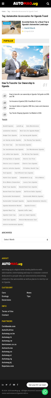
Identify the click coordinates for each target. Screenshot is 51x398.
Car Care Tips (7, 145)
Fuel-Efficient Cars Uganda (24, 173)
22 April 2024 (29, 31)
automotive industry (10, 131)
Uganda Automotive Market (12, 205)
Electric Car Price (29, 159)
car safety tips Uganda (11, 154)
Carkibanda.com (8, 326)
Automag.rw (7, 341)
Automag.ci (7, 355)
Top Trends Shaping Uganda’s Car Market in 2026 (25, 113)
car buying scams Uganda (12, 140)
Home (3, 11)
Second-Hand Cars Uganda (28, 187)
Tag (8, 11)
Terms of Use (7, 311)
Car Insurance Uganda (23, 145)
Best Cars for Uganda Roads (29, 131)
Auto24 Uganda (8, 126)
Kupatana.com (8, 366)
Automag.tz (7, 337)
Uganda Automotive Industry (36, 201)
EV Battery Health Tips (31, 168)
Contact (5, 315)
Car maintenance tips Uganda (13, 149)
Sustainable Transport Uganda (13, 201)
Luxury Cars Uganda (30, 182)
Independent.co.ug (26, 177)
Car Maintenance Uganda (35, 149)
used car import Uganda (27, 215)
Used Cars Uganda (9, 220)
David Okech (29, 28)
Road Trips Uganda (9, 187)
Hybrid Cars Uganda (10, 177)
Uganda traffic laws (25, 210)
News (29, 293)
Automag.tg (7, 359)
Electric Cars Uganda (30, 163)
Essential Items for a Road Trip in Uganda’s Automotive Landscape (35, 23)
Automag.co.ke (8, 333)
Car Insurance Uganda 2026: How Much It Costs (25, 101)
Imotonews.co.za (9, 344)
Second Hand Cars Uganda (12, 191)
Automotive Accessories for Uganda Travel (25, 11)
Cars (4, 293)
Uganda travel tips (9, 215)
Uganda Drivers (30, 205)
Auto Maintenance (32, 126)
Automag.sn (7, 351)
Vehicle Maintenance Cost (28, 220)
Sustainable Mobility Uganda (33, 196)
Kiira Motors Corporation (11, 182)
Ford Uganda (7, 173)
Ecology (5, 296)
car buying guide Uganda (28, 135)
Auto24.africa (7, 330)
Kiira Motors (40, 177)
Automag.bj (7, 362)
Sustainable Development (11, 196)
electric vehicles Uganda (11, 168)
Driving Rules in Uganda (11, 159)
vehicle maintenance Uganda (13, 224)
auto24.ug (20, 126)
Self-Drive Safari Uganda (32, 191)
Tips (28, 296)
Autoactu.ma (7, 348)
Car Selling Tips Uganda (30, 154)
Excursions (7, 23)
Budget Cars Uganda (10, 135)
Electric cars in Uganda (11, 163)
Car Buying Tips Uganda (32, 140)
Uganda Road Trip (9, 210)
